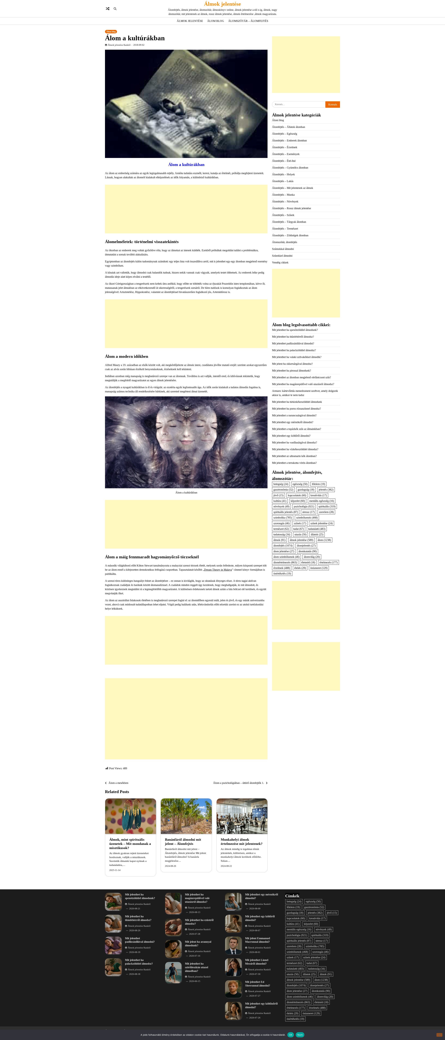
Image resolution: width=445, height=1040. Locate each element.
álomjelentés (306, 545)
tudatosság (281, 534)
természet (281, 528)
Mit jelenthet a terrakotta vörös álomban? (294, 462)
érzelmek (281, 567)
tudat (298, 528)
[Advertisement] (186, 209)
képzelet (298, 500)
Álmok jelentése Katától (119, 45)
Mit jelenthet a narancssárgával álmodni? (294, 415)
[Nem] (439, 1035)
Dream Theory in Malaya (218, 569)
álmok (279, 540)
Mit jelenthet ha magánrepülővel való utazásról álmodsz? (303, 384)
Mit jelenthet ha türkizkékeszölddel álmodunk (297, 401)
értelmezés (328, 562)
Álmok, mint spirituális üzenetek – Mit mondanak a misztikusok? (130, 844)
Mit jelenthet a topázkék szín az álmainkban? (296, 428)
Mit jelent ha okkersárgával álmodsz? (292, 363)
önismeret (318, 567)
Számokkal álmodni (283, 248)
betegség (280, 484)
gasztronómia (283, 489)
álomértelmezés (285, 562)
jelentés (326, 489)
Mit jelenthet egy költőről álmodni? (291, 435)
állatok (317, 534)
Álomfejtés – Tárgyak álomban (289, 221)
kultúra (279, 500)
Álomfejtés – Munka (283, 194)
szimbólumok (307, 517)
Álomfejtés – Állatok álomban (288, 126)
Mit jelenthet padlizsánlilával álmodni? (293, 343)
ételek (300, 567)
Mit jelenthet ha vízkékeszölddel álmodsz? (295, 449)
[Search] (115, 8)
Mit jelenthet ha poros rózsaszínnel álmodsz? (296, 408)
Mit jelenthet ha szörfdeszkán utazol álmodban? (196, 967)
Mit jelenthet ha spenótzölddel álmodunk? (295, 329)
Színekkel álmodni (282, 255)
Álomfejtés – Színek (283, 215)
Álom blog (215, 20)
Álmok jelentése (222, 4)
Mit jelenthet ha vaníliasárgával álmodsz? (294, 442)
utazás (300, 534)
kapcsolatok (297, 495)
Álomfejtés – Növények (285, 201)
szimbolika (282, 517)
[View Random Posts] (107, 8)
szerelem (326, 512)
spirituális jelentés (285, 512)
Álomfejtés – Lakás (282, 181)
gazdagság (306, 489)
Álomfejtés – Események (286, 154)
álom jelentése (283, 551)
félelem (318, 484)
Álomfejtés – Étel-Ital (284, 160)
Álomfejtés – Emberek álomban (289, 140)
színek (300, 523)
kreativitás (318, 495)
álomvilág (312, 556)
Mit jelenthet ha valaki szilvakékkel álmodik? (296, 357)
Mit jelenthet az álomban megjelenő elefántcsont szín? (301, 377)
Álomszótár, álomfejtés (284, 242)
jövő (278, 495)
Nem (300, 1034)
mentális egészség (321, 500)
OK (290, 1034)
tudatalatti (316, 528)
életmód (308, 562)
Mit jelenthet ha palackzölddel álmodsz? (294, 350)
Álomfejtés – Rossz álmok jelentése (291, 208)
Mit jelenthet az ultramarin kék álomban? (294, 456)
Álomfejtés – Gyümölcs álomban (290, 167)
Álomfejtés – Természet (285, 228)
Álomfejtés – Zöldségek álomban (290, 235)
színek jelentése (321, 523)
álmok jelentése (301, 540)
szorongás (281, 523)
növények (281, 506)
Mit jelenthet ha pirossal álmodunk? (291, 370)
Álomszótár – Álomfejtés (248, 20)
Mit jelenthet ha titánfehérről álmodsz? (293, 336)
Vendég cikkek (280, 262)
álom (324, 540)
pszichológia (304, 506)
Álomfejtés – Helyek (283, 174)
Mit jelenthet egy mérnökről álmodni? (292, 422)
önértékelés (282, 573)
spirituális (326, 506)
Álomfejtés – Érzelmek (284, 147)
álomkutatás (307, 551)
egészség (300, 484)
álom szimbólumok (286, 556)
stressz (308, 512)
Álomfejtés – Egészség (284, 133)
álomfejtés (283, 545)
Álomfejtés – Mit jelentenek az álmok (292, 187)
